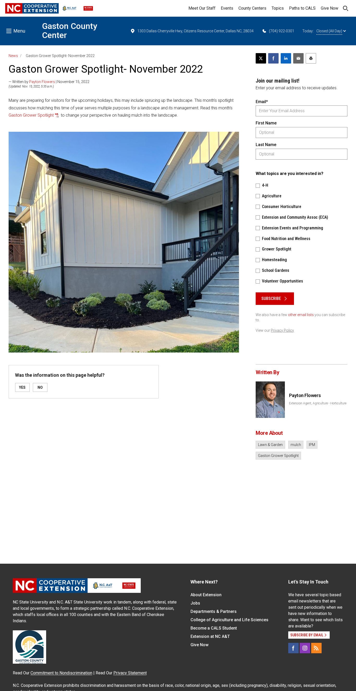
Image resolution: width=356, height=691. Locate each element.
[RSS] (316, 648)
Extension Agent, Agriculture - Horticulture (317, 403)
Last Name (266, 144)
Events (227, 8)
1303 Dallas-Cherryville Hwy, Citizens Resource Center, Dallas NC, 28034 (195, 31)
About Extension (206, 594)
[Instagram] (305, 648)
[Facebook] (293, 648)
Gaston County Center (69, 30)
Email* (262, 101)
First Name (266, 123)
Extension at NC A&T (210, 636)
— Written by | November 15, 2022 (49, 82)
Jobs (195, 603)
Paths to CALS (302, 8)
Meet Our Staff (202, 8)
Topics (278, 8)
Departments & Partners (214, 611)
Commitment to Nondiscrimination (61, 672)
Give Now (329, 8)
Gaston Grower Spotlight (31, 115)
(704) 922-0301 (281, 31)
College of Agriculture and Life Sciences (229, 619)
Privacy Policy (282, 330)
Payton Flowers (42, 82)
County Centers (252, 8)
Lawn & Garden (270, 445)
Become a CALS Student (214, 628)
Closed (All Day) (329, 31)
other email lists (301, 315)
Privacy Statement (130, 672)
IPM (312, 445)
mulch (296, 445)
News (13, 56)
